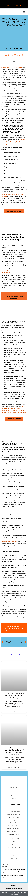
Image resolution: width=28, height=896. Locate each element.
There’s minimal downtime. (9, 541)
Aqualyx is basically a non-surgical (12, 67)
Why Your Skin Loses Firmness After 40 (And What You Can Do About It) (14, 696)
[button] (24, 12)
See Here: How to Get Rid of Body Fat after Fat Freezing (13, 142)
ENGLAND (14, 885)
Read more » (4, 866)
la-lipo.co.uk (20, 892)
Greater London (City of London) (14, 888)
